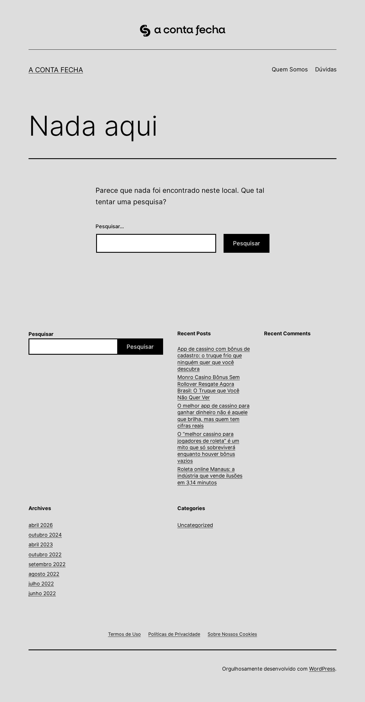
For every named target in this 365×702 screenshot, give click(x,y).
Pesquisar (41, 334)
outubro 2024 (45, 535)
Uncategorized (195, 525)
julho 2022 (41, 584)
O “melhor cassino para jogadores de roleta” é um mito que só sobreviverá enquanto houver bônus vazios (208, 447)
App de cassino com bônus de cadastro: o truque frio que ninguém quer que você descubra (213, 359)
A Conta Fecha (56, 70)
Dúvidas (325, 69)
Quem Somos (290, 69)
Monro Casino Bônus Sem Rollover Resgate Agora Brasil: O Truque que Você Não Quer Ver (208, 387)
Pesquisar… (110, 226)
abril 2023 (41, 544)
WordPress (322, 669)
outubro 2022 (45, 554)
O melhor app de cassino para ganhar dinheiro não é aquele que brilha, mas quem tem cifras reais (213, 416)
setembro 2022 (47, 564)
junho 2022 (42, 593)
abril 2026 (41, 525)
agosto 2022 (44, 574)
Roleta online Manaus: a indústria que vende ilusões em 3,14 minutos (209, 476)
